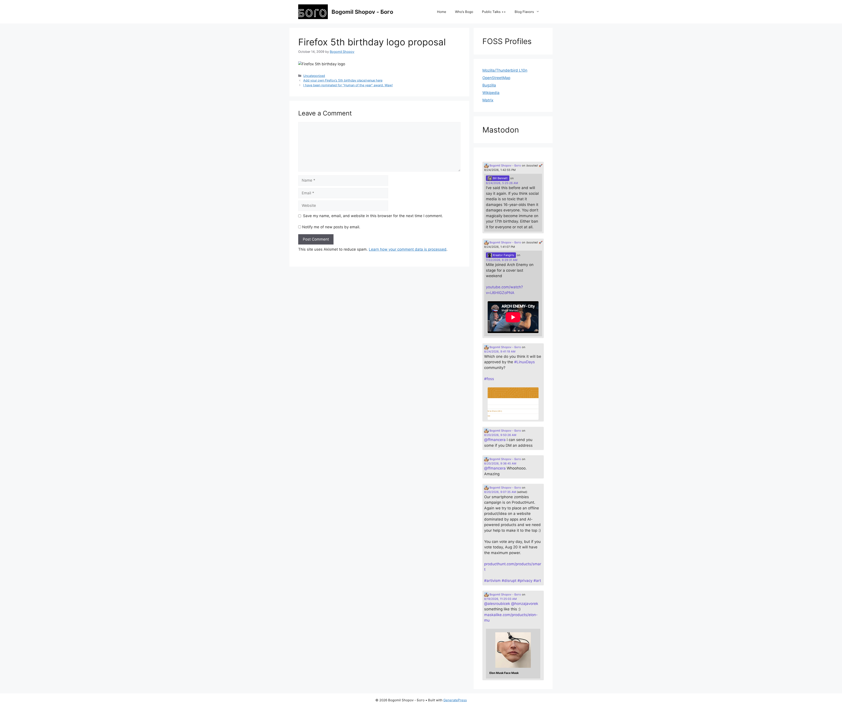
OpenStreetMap (496, 78)
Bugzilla (489, 85)
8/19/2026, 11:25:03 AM (500, 599)
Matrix (487, 100)
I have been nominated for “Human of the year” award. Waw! (348, 85)
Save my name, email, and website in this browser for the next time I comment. (373, 216)
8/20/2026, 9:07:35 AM (500, 492)
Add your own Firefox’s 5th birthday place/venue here (342, 80)
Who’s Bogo (464, 12)
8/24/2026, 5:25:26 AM (502, 183)
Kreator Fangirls (503, 255)
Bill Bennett (500, 178)
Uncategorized (314, 76)
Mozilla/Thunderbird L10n (504, 70)
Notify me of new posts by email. (331, 227)
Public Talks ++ (494, 12)
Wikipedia (490, 92)
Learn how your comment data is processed (407, 249)
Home (441, 12)
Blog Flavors (524, 12)
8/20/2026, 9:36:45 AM (500, 463)
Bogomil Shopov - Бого (362, 12)
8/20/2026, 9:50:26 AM (500, 435)
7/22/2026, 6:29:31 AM (501, 260)
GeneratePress (455, 700)
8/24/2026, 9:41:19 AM (499, 351)
